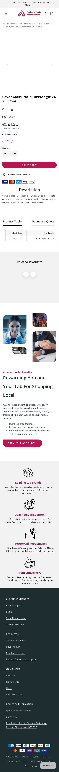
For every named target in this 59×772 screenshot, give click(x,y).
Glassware (44, 23)
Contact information (45, 761)
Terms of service (31, 766)
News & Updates (14, 694)
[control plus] (15, 153)
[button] (6, 13)
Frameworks (12, 681)
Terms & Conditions (16, 640)
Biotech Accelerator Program (21, 659)
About (9, 688)
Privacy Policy (13, 646)
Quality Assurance (15, 624)
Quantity (6, 148)
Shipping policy (28, 761)
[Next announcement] (53, 4)
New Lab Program (15, 653)
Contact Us (11, 716)
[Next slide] (51, 65)
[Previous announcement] (5, 4)
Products (10, 675)
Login (9, 611)
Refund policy (47, 757)
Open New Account (16, 618)
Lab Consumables (27, 23)
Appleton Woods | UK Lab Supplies (21, 757)
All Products (9, 23)
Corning (7, 109)
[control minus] (4, 153)
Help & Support (14, 605)
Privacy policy (14, 761)
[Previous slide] (7, 65)
